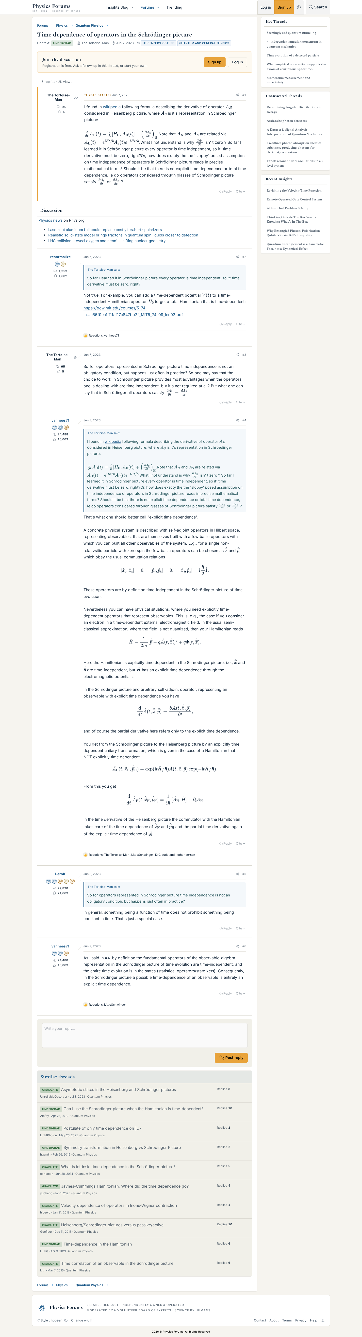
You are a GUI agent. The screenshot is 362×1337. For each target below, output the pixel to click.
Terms (287, 1320)
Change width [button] (81, 1320)
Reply (227, 191)
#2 (244, 257)
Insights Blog (117, 7)
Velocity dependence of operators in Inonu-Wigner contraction (119, 1205)
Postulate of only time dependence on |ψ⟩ (102, 1128)
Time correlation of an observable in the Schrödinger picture (117, 1263)
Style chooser (51, 1320)
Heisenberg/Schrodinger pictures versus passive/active (112, 1224)
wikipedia (112, 106)
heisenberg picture (158, 43)
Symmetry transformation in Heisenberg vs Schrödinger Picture (122, 1147)
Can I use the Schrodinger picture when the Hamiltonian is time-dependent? (133, 1108)
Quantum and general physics (204, 43)
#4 (244, 420)
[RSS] (323, 1320)
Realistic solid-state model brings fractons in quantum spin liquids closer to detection (123, 235)
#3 (244, 355)
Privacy (300, 1320)
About (274, 1320)
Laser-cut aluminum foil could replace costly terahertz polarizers (105, 229)
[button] (132, 7)
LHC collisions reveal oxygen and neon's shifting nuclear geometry (106, 240)
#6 (244, 946)
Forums (147, 7)
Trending (174, 7)
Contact (260, 1320)
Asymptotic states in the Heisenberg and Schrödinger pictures (118, 1089)
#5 (244, 874)
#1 (244, 95)
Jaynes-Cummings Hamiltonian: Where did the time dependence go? (125, 1186)
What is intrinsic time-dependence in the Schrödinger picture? (118, 1166)
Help (313, 1320)
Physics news (50, 220)
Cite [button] (239, 191)
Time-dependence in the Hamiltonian (98, 1244)
